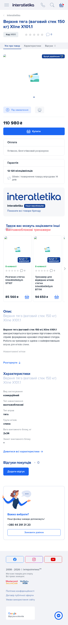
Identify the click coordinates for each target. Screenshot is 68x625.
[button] (65, 268)
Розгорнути (10, 362)
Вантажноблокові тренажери (28, 230)
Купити (36, 131)
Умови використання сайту (20, 599)
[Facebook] (15, 559)
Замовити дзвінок (34, 532)
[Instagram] (34, 559)
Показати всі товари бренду (24, 210)
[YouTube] (53, 559)
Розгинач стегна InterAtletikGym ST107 (15, 280)
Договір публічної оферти (20, 595)
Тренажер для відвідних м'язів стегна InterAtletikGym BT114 (44, 283)
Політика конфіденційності (20, 591)
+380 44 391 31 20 (19, 525)
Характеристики (32, 45)
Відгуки (50, 45)
